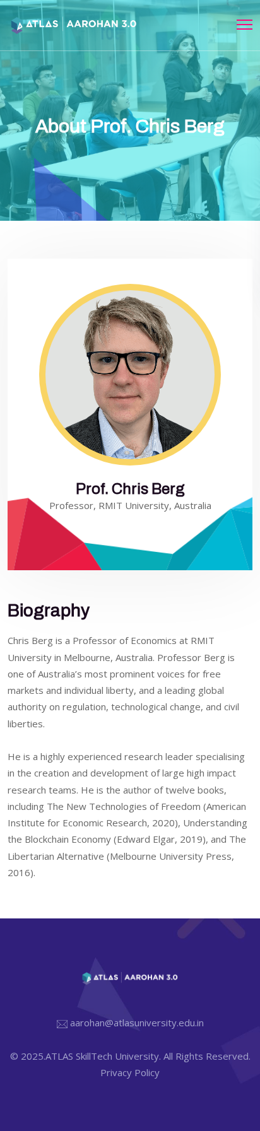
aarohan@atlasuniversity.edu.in (137, 1022)
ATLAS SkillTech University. (103, 1056)
